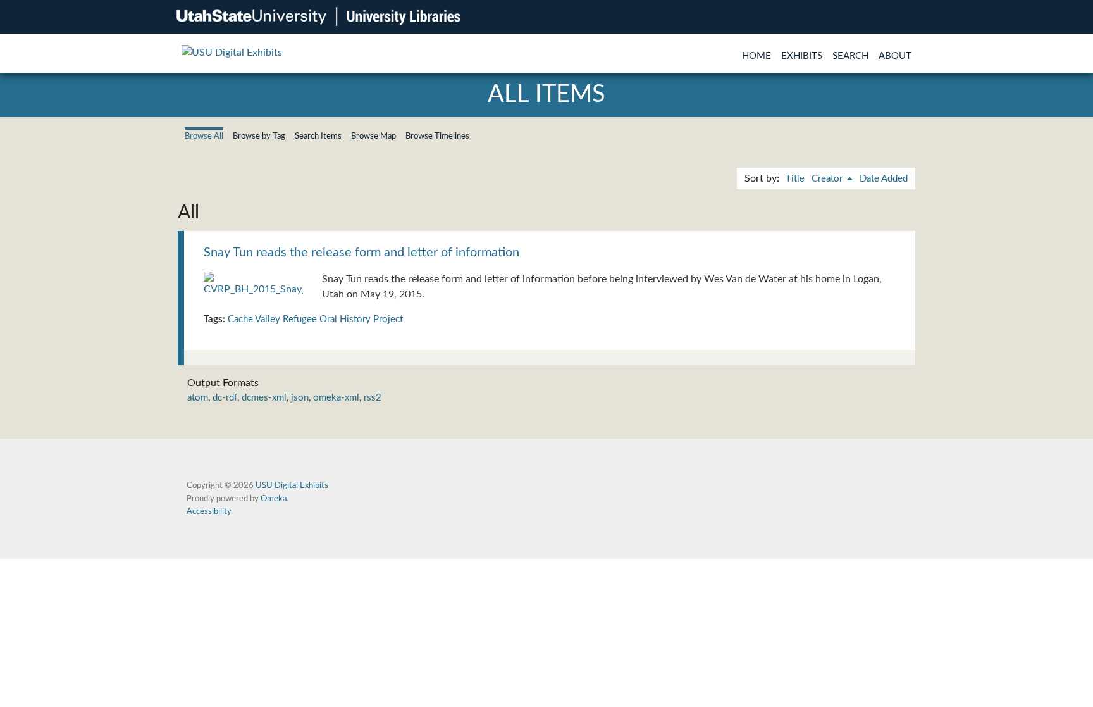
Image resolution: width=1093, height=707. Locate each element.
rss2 (372, 398)
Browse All (204, 136)
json (300, 398)
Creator (828, 179)
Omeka (274, 499)
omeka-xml (336, 398)
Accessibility (209, 511)
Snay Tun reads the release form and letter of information (361, 252)
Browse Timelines (437, 136)
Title (795, 179)
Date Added (884, 179)
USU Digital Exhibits (292, 485)
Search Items (318, 136)
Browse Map (373, 136)
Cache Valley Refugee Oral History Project (315, 319)
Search (850, 56)
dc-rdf (225, 398)
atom (197, 398)
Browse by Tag (259, 136)
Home (756, 56)
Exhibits (801, 56)
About (895, 56)
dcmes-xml (264, 398)
